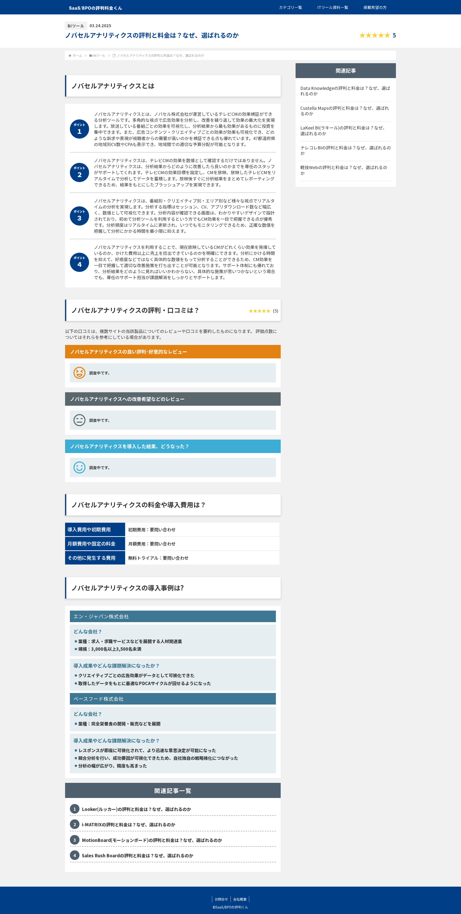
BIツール (76, 26)
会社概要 (240, 899)
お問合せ (221, 899)
